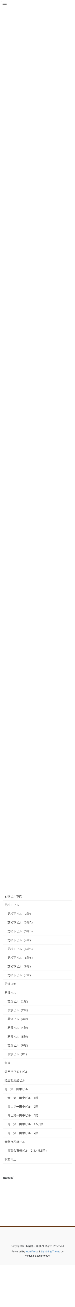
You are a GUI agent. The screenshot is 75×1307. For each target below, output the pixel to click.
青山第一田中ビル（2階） (24, 1106)
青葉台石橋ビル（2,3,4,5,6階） (28, 1150)
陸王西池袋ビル (15, 1080)
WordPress (32, 1251)
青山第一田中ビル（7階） (24, 1133)
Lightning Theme (50, 1251)
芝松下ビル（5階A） (21, 949)
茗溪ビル (10, 992)
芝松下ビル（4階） (20, 940)
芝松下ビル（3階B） (21, 931)
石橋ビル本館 (13, 896)
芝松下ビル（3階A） (21, 922)
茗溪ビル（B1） (18, 1054)
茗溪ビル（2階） (19, 1010)
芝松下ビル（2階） (20, 913)
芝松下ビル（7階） (20, 975)
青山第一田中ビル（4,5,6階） (27, 1124)
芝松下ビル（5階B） (21, 957)
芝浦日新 (10, 984)
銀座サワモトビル (16, 1071)
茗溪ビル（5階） (19, 1036)
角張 (7, 1063)
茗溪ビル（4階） (19, 1027)
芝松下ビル (12, 905)
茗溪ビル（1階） (19, 1001)
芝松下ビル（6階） (20, 966)
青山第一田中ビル (16, 1089)
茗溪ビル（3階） (19, 1019)
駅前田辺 (10, 1159)
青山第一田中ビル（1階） (24, 1098)
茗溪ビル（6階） (19, 1045)
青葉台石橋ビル (15, 1141)
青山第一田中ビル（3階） (24, 1115)
